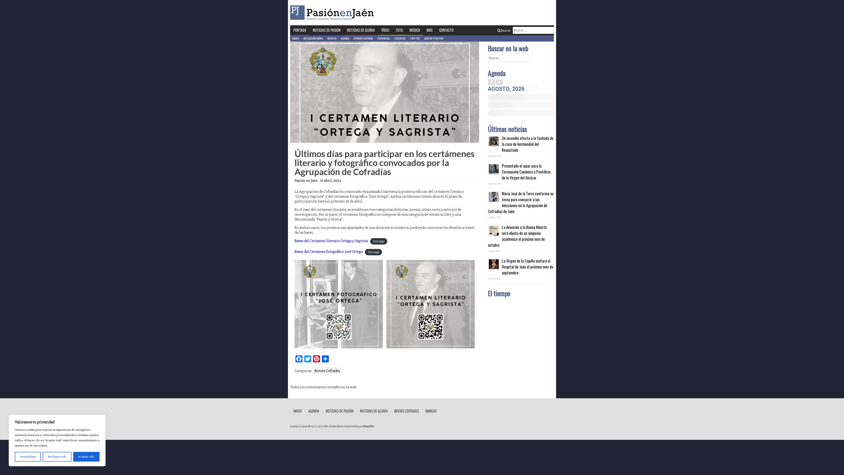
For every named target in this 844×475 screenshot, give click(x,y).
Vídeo (385, 30)
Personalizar (28, 457)
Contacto (446, 30)
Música (414, 30)
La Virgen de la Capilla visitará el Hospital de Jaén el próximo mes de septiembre (527, 267)
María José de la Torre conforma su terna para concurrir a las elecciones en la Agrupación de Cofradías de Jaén (520, 202)
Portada (299, 30)
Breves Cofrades (327, 370)
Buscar (506, 30)
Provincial (383, 38)
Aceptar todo (86, 457)
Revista (332, 38)
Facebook (400, 38)
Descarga (378, 241)
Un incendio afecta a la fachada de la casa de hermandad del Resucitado (527, 144)
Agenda (345, 38)
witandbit (368, 426)
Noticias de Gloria (361, 30)
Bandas (431, 411)
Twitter (415, 38)
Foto (399, 30)
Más (430, 30)
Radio (295, 38)
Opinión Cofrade (363, 38)
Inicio (297, 411)
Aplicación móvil (313, 38)
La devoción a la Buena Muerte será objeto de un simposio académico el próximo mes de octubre (517, 236)
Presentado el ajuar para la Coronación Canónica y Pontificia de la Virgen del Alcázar (526, 172)
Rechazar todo (57, 457)
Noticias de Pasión (326, 30)
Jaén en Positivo (433, 38)
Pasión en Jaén (333, 12)
